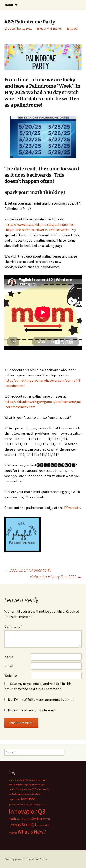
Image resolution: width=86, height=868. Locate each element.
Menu (8, 5)
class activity (38, 784)
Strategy (15, 825)
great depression (17, 804)
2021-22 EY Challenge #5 (27, 570)
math (12, 819)
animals (33, 780)
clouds (12, 789)
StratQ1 (29, 825)
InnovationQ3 (27, 811)
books (12, 784)
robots (20, 819)
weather (13, 832)
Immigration (39, 804)
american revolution (18, 780)
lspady (74, 28)
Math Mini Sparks (51, 28)
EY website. (72, 507)
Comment (13, 626)
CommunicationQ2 (25, 789)
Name (8, 657)
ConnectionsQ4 (42, 789)
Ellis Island (35, 793)
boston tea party (23, 784)
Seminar (36, 819)
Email (8, 666)
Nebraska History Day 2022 (56, 576)
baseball (42, 780)
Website (10, 675)
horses (29, 804)
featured (28, 798)
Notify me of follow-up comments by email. (41, 699)
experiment (14, 799)
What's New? (32, 831)
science (27, 819)
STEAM (46, 819)
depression (23, 793)
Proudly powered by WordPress (25, 859)
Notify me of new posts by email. (32, 710)
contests (13, 793)
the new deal (43, 825)
